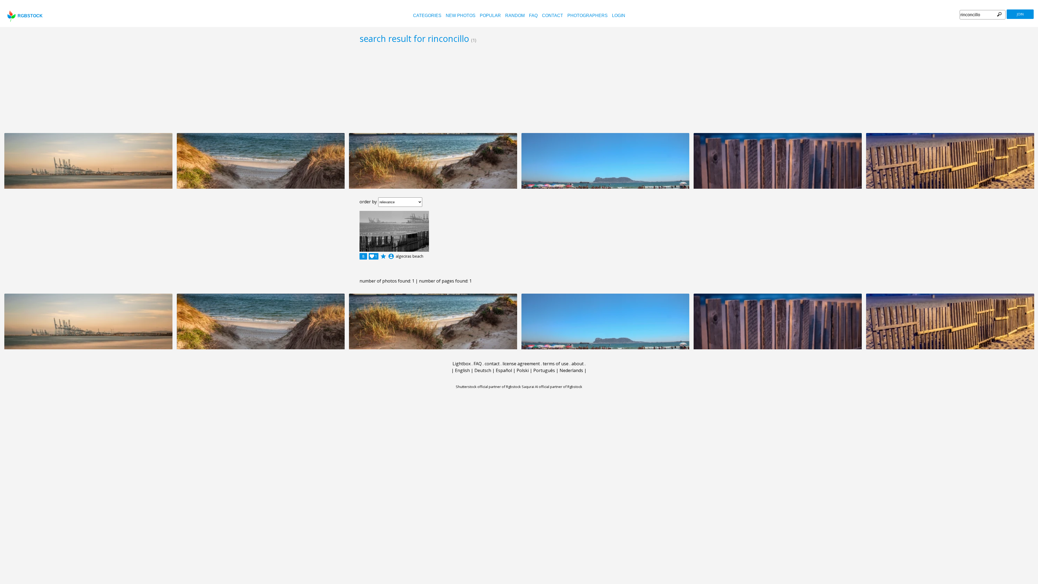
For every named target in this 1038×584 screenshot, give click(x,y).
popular (490, 15)
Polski (523, 370)
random (515, 15)
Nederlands (571, 370)
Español (504, 370)
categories (427, 15)
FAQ (533, 15)
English (462, 370)
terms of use (555, 364)
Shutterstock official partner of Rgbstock (488, 386)
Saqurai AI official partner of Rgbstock (552, 386)
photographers (587, 15)
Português (544, 370)
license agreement (521, 364)
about (577, 364)
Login (618, 15)
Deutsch (482, 370)
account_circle (391, 256)
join (1020, 14)
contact (552, 15)
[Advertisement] (519, 88)
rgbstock (30, 16)
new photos (460, 15)
